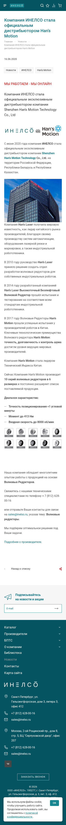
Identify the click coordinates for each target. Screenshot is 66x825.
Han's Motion (44, 70)
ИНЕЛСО (17, 5)
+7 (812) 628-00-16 (23, 713)
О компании (13, 647)
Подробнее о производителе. (23, 542)
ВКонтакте (8, 763)
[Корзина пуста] (60, 5)
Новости (11, 70)
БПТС (8, 640)
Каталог (10, 627)
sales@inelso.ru (18, 514)
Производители (15, 634)
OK (54, 803)
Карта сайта (13, 673)
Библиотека (13, 653)
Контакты (11, 666)
